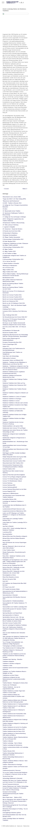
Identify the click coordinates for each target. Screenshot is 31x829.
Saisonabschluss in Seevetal (10, 595)
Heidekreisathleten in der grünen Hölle (13, 426)
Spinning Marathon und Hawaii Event (12, 613)
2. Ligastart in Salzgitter (9, 227)
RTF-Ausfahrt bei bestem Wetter (11, 589)
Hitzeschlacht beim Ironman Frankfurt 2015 (14, 461)
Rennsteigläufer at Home (9, 575)
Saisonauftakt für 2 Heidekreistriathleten (13, 601)
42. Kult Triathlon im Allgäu (10, 253)
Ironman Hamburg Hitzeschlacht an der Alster (14, 489)
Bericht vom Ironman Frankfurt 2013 (12, 297)
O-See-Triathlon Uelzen (9, 550)
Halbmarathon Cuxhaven (9, 358)
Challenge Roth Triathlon (9, 309)
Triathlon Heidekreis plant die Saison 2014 (14, 731)
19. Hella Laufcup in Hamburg (10, 224)
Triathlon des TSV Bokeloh (10, 685)
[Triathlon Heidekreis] (15, 2)
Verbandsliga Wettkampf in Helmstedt (12, 778)
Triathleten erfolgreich (8, 661)
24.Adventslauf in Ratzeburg (10, 233)
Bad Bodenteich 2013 (8, 277)
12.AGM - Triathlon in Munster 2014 (12, 203)
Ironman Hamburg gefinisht (10, 487)
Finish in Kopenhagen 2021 (10, 344)
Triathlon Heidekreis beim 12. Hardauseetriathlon (15, 704)
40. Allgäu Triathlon (8, 249)
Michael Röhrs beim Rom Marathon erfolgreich (15, 536)
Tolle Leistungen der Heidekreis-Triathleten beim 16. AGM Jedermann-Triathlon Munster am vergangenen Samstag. (15, 638)
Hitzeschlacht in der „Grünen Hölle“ (12, 196)
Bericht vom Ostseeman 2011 (10, 301)
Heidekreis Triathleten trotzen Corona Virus (14, 408)
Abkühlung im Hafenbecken (10, 265)
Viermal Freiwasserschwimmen (11, 784)
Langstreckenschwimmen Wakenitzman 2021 (14, 511)
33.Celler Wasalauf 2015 (9, 241)
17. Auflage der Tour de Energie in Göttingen (14, 216)
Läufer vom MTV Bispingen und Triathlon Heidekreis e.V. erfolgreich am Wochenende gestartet (14, 514)
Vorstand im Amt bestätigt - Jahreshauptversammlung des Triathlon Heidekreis (13, 793)
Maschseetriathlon (7, 534)
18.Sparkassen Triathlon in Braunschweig (13, 222)
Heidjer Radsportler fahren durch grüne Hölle (14, 456)
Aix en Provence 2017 (8, 267)
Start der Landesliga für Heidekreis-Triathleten (15, 625)
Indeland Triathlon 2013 (9, 469)
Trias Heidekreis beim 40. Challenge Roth (13, 648)
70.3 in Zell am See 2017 (9, 261)
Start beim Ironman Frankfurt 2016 (12, 623)
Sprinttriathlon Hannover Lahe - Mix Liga (13, 617)
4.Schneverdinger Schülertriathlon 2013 (13, 247)
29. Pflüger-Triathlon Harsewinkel (11, 237)
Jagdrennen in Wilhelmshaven (10, 493)
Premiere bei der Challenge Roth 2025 (13, 565)
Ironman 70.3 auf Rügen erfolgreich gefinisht (14, 476)
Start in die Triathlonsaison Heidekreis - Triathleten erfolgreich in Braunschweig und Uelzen (14, 628)
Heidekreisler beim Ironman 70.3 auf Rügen (14, 428)
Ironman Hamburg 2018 (9, 485)
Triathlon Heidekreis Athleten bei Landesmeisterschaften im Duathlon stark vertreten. (13, 696)
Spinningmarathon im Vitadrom (11, 615)
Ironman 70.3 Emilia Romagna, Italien (12, 479)
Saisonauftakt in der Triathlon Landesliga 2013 (15, 606)
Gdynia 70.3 (6, 346)
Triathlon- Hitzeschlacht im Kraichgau (12, 764)
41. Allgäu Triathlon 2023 (9, 251)
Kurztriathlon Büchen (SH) (9, 499)
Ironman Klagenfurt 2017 (9, 491)
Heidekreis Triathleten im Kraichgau (12, 398)
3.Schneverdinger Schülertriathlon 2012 (13, 239)
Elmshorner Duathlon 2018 (10, 332)
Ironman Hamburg (7, 483)
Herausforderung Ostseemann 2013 (12, 458)
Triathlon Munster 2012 (9, 751)
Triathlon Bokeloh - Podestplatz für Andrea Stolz (15, 683)
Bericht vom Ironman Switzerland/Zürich (13, 299)
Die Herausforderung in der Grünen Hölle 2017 (15, 317)
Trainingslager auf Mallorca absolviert (12, 646)
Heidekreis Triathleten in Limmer (11, 400)
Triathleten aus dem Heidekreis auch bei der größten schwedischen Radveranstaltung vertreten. (14, 655)
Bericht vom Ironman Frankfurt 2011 (12, 295)
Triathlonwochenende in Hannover (12, 770)
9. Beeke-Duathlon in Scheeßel (11, 263)
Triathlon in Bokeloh (8, 741)
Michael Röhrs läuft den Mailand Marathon (14, 538)
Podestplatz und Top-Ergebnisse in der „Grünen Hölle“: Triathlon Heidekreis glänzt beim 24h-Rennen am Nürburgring (15, 561)
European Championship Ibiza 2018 (12, 342)
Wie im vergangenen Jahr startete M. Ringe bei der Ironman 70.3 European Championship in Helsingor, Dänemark (15, 801)
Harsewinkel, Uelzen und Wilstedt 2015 (13, 360)
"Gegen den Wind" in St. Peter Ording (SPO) (14, 199)
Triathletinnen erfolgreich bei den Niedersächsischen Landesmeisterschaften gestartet (14, 679)
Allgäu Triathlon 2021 (8, 269)
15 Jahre (5, 209)
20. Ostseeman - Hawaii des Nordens (12, 229)
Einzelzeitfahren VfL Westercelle (11, 330)
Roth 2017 (5, 581)
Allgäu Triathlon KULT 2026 (10, 271)
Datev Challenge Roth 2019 (10, 315)
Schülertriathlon (7, 611)
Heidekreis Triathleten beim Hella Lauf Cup (14, 383)
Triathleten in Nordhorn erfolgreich (12, 663)
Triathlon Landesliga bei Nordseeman (12, 745)
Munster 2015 (6, 540)
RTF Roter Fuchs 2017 (9, 587)
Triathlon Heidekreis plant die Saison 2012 (14, 729)
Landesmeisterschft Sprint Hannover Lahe (14, 509)
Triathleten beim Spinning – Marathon (12, 659)
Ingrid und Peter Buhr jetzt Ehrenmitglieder (14, 474)
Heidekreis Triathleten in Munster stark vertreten (15, 402)
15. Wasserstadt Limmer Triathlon (11, 211)
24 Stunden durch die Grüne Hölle (12, 231)
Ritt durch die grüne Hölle (9, 579)
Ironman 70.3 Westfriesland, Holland (12, 481)
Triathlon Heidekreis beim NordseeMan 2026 (14, 713)
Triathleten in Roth (7, 665)
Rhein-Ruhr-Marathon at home (11, 577)
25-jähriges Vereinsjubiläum (10, 235)
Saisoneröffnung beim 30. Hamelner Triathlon (14, 609)
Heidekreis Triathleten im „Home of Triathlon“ (14, 396)
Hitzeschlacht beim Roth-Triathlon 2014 (13, 463)
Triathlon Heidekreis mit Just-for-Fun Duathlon (15, 727)
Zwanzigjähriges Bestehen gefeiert (12, 812)
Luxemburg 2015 (7, 532)
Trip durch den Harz (8, 776)
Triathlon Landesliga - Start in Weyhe (12, 743)
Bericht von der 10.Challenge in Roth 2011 (14, 303)
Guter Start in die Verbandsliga (11, 356)
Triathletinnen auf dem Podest (10, 675)
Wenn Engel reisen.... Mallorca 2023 (12, 797)
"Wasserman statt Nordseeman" (11, 201)
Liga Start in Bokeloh (8, 526)
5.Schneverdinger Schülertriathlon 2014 (13, 259)
